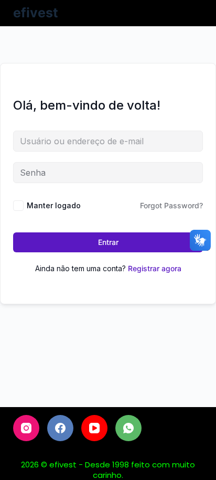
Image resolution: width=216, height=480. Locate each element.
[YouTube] (94, 428)
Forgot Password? (171, 205)
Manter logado (54, 205)
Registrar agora (154, 268)
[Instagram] (26, 428)
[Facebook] (60, 428)
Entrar (108, 242)
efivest (35, 12)
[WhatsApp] (128, 428)
